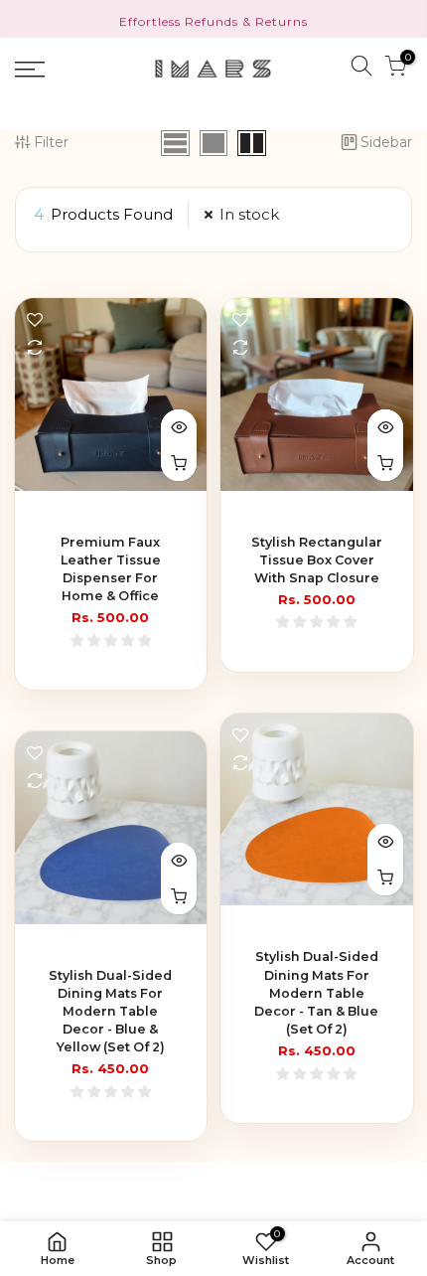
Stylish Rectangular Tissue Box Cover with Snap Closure (316, 560)
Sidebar (386, 142)
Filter (51, 142)
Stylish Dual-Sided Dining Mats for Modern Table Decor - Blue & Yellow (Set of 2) (110, 1011)
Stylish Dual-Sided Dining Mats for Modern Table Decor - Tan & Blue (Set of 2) (316, 993)
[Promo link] (213, 19)
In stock (249, 214)
